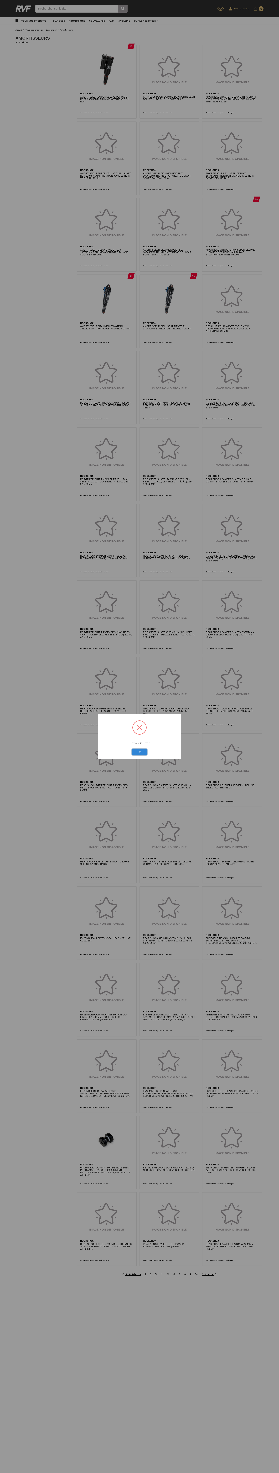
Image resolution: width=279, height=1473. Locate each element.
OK (139, 752)
